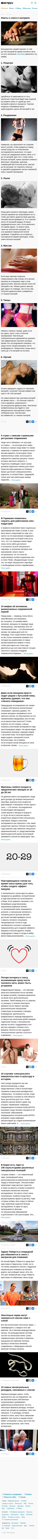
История (6, 1158)
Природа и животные (11, 1380)
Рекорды (6, 1454)
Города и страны (9, 1245)
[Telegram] (30, 421)
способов (21, 54)
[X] (27, 421)
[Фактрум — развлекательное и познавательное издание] (7, 3)
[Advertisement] (19, 1474)
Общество (7, 511)
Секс (3, 14)
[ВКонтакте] (33, 421)
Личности (6, 1308)
